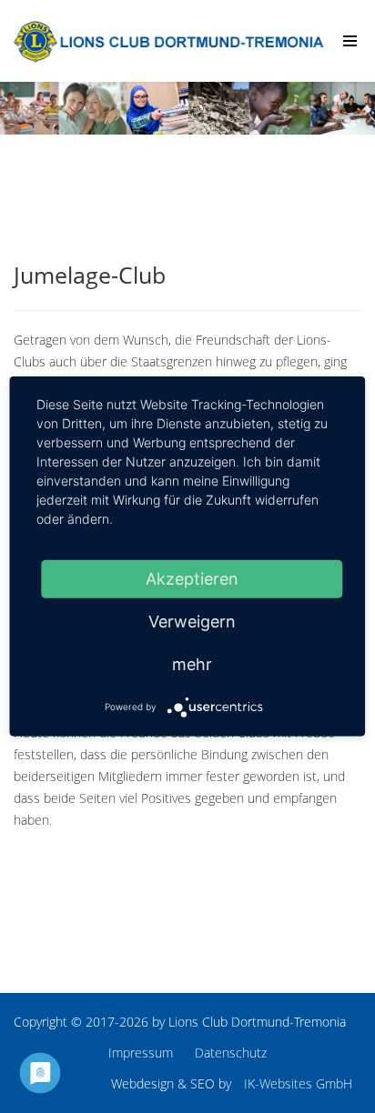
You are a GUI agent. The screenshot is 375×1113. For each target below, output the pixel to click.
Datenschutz (231, 1052)
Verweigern (192, 621)
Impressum (140, 1052)
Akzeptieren (192, 578)
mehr (192, 664)
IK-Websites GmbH (298, 1083)
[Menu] (350, 41)
